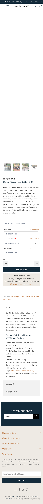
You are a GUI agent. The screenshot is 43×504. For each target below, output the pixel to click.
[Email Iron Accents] (15, 489)
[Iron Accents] (21, 6)
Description (9, 308)
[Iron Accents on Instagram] (23, 489)
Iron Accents (14, 496)
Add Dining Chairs (9, 239)
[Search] (35, 6)
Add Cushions (8, 248)
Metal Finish (7, 229)
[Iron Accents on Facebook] (19, 489)
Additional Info (10, 384)
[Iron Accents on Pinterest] (27, 489)
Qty (4, 259)
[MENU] (1, 6)
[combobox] (21, 416)
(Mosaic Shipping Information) (22, 371)
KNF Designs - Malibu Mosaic (20, 297)
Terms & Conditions (15, 499)
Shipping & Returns (11, 391)
